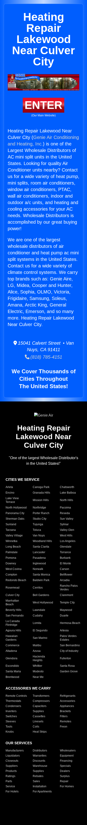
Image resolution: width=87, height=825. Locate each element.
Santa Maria (13, 671)
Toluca (37, 530)
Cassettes (39, 716)
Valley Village (14, 535)
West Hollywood (43, 602)
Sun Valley (66, 518)
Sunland (11, 524)
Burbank (65, 557)
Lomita (37, 623)
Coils (36, 726)
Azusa (37, 651)
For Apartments (42, 791)
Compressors (41, 701)
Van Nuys (39, 535)
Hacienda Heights (39, 658)
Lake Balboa (68, 492)
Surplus (65, 776)
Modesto (38, 671)
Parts (9, 781)
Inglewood (39, 563)
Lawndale (39, 610)
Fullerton (65, 658)
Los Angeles (67, 541)
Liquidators (13, 755)
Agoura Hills (13, 630)
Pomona (11, 557)
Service (10, 786)
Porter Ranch (41, 513)
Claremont (66, 595)
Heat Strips (40, 731)
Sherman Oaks (15, 518)
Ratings (10, 776)
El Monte (65, 563)
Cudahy (38, 615)
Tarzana (11, 530)
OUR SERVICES (19, 743)
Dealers (65, 771)
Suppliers (12, 766)
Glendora (11, 658)
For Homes (67, 786)
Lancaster (39, 552)
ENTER (43, 105)
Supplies (38, 711)
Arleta (9, 487)
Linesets (38, 721)
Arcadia (65, 580)
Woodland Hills (42, 541)
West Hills (66, 535)
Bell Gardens (41, 595)
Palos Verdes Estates (68, 637)
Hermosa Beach (70, 623)
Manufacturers (15, 750)
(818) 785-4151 (45, 357)
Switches (11, 716)
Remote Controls (16, 695)
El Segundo (40, 630)
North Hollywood (16, 507)
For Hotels (12, 791)
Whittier (37, 665)
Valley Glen (67, 530)
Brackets (65, 711)
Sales (36, 781)
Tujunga (38, 524)
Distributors (40, 750)
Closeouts (12, 760)
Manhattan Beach (12, 602)
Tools (9, 726)
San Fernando (15, 615)
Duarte (64, 615)
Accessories (67, 701)
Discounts (39, 760)
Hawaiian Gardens (12, 637)
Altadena (11, 651)
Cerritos (38, 587)
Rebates (38, 776)
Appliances (67, 706)
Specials (65, 766)
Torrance (65, 552)
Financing (66, 760)
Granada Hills (41, 492)
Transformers (41, 695)
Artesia (64, 630)
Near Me (38, 677)
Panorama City (15, 513)
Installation (39, 786)
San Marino (40, 638)
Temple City (67, 602)
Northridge (39, 507)
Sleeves (11, 721)
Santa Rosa (67, 665)
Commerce (12, 645)
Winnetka (11, 541)
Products (11, 771)
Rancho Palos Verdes (69, 587)
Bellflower (66, 574)
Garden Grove (69, 671)
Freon (63, 726)
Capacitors (39, 706)
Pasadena (39, 557)
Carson (64, 569)
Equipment (67, 755)
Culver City (12, 595)
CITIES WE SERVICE (22, 480)
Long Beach (13, 546)
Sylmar (64, 524)
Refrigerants (67, 695)
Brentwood (12, 677)
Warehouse (40, 766)
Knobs (10, 731)
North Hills (66, 500)
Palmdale (12, 552)
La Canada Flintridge (13, 623)
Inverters (11, 711)
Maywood (66, 610)
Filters (64, 716)
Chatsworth (67, 487)
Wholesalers (68, 750)
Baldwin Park (41, 580)
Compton (11, 574)
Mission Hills (41, 500)
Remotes (65, 721)
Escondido (12, 665)
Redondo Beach (16, 580)
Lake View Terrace (12, 500)
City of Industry (69, 651)
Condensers (13, 706)
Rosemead (12, 587)
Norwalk (38, 569)
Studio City (39, 518)
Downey (11, 563)
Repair (64, 781)
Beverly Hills (13, 610)
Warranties (39, 755)
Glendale (65, 546)
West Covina (14, 569)
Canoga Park (41, 487)
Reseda (65, 513)
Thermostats (13, 701)
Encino (10, 492)
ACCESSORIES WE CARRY (28, 688)
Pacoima (65, 507)
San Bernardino (70, 645)
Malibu (37, 645)
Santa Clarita (41, 546)
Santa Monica (41, 574)
